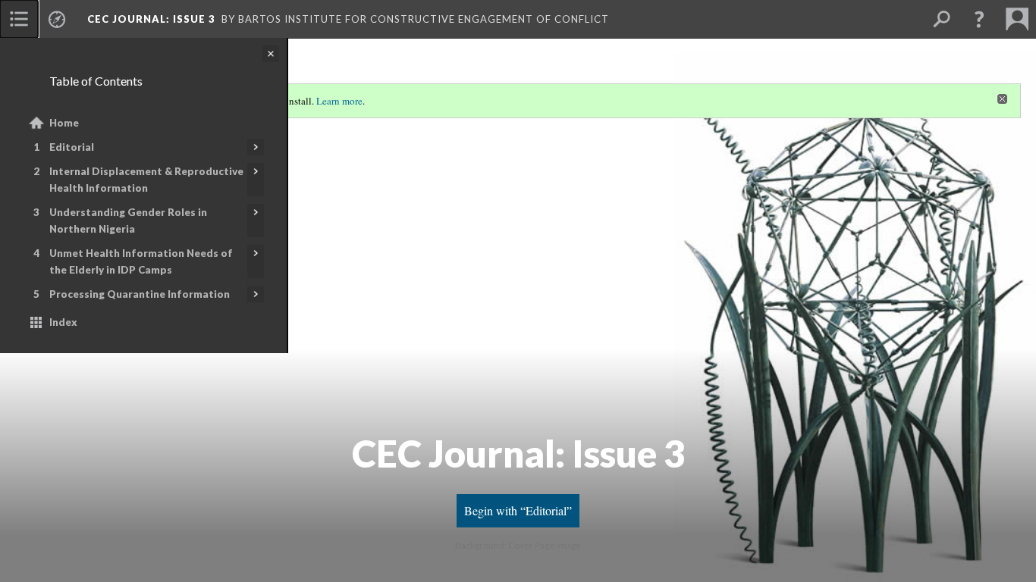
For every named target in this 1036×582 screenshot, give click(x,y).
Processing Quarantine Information (139, 294)
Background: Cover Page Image (518, 545)
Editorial (71, 147)
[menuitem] (19, 19)
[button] (979, 19)
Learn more (339, 101)
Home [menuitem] (64, 123)
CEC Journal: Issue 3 (151, 19)
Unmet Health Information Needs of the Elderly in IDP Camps (141, 261)
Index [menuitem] (63, 322)
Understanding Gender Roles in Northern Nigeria (128, 220)
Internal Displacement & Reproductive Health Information (146, 179)
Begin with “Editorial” (518, 510)
